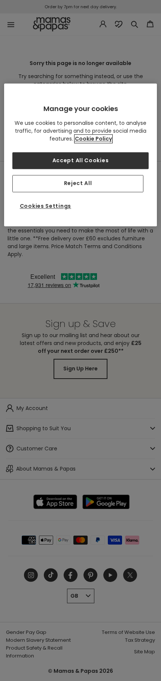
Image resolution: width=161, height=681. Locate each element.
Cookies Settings (45, 206)
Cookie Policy (93, 138)
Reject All (78, 183)
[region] (80, 155)
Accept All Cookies (80, 160)
